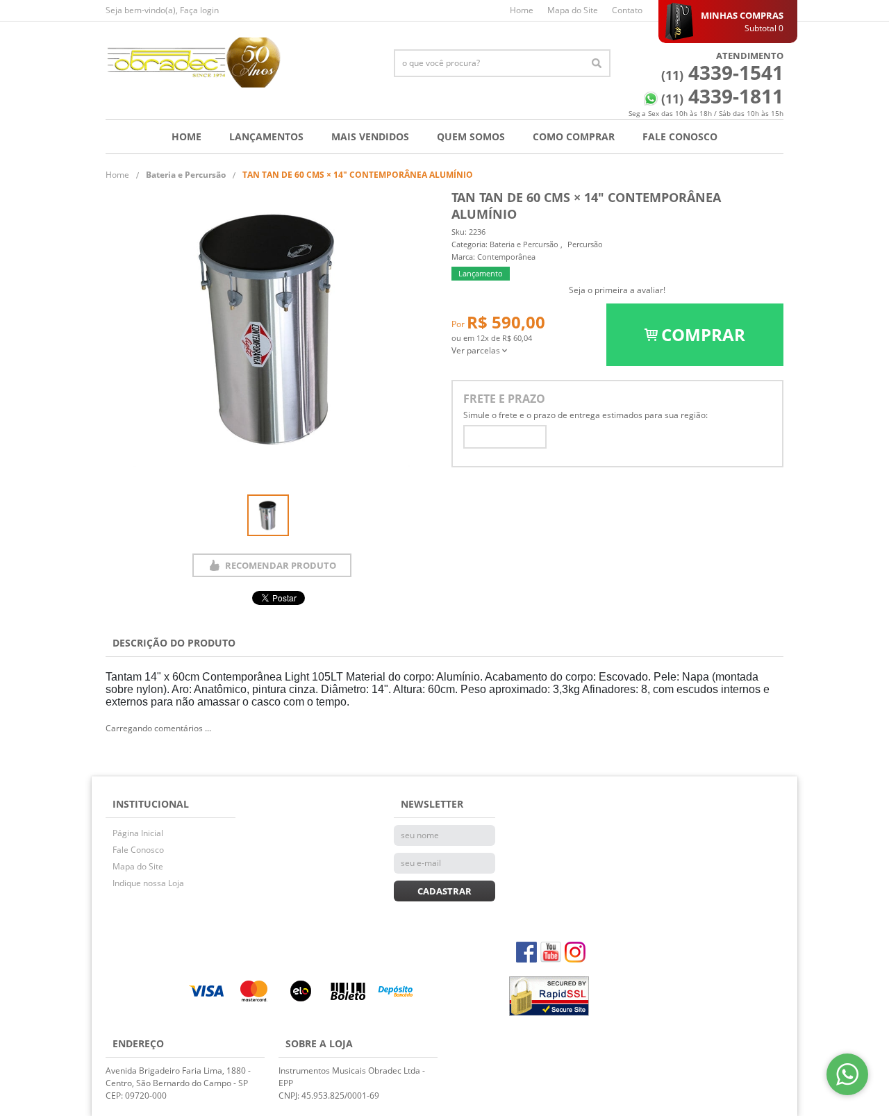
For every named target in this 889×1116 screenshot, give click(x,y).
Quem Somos (471, 136)
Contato (627, 10)
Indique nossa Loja (148, 883)
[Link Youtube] (550, 952)
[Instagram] (575, 952)
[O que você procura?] (596, 63)
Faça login (199, 10)
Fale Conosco (679, 136)
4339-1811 (722, 96)
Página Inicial (138, 833)
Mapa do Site (572, 10)
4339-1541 (722, 72)
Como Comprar (574, 136)
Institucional (151, 803)
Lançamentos (266, 136)
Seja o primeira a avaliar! (617, 290)
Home (521, 10)
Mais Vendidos (370, 136)
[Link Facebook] (526, 952)
